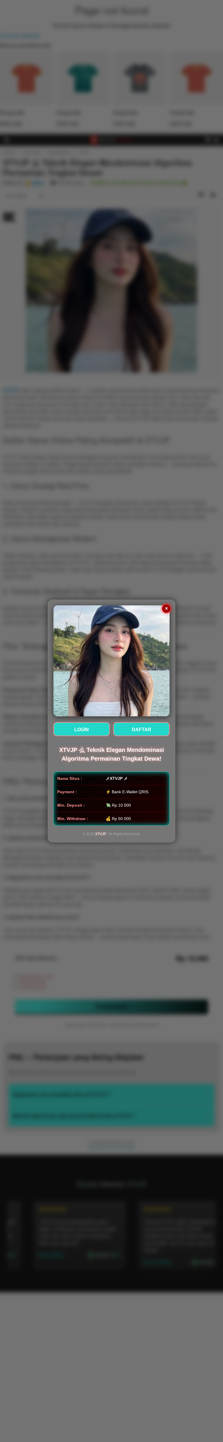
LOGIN (81, 729)
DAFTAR (141, 729)
